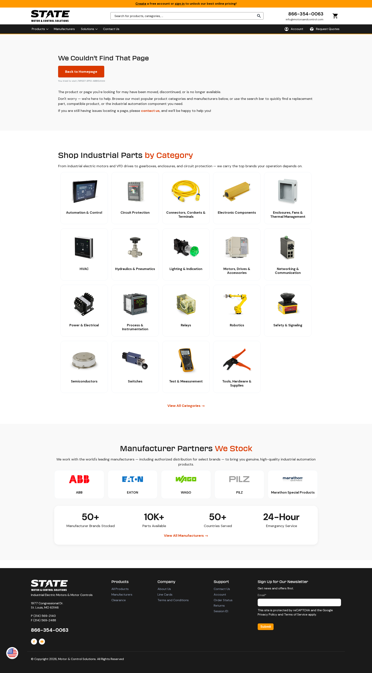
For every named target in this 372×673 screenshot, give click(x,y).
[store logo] (50, 16)
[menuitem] (40, 29)
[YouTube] (42, 642)
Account (220, 594)
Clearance (118, 600)
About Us (164, 589)
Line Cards (165, 594)
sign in (180, 4)
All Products (120, 589)
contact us (150, 110)
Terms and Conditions (173, 600)
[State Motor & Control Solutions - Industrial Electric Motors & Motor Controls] (49, 585)
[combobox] (187, 16)
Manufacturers (121, 594)
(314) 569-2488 (44, 620)
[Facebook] (34, 642)
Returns (219, 606)
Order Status (223, 600)
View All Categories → (186, 405)
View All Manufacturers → (186, 535)
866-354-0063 (305, 14)
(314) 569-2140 (45, 616)
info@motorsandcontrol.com (304, 19)
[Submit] (259, 16)
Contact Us (222, 589)
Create (140, 4)
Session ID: (221, 611)
